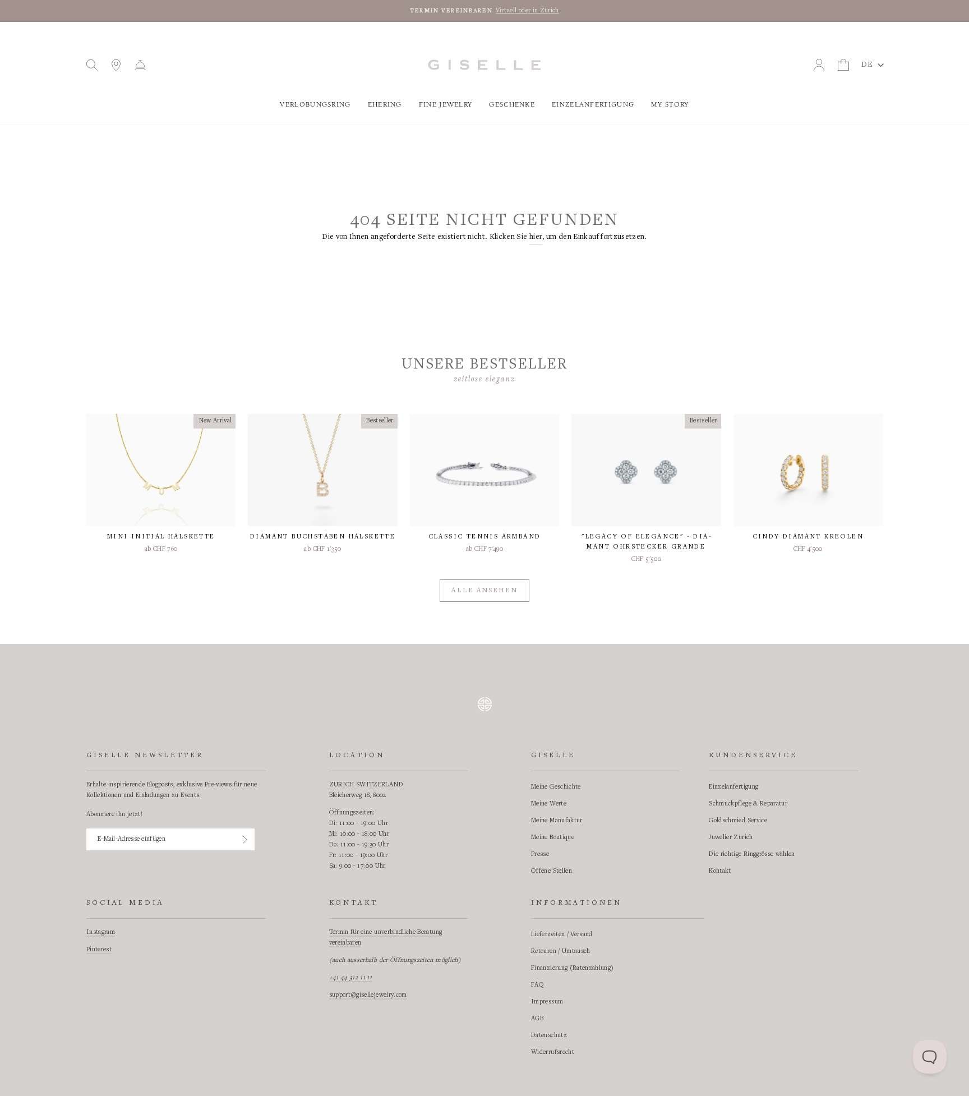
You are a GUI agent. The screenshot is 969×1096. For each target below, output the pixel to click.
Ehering (385, 104)
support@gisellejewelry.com (368, 995)
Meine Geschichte (556, 787)
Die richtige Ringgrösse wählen (752, 854)
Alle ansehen (484, 591)
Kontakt (720, 871)
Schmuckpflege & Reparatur (748, 803)
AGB (537, 1018)
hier (535, 237)
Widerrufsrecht (552, 1052)
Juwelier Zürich (731, 837)
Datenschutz (549, 1035)
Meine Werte (548, 803)
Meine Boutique (552, 837)
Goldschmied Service (738, 820)
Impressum (547, 1001)
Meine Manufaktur (557, 820)
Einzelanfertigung (593, 104)
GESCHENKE (512, 104)
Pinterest (99, 949)
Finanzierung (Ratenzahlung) (572, 968)
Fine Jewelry (446, 104)
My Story (670, 104)
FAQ (537, 985)
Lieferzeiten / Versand (562, 934)
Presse (540, 854)
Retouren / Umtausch (560, 951)
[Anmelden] (245, 840)
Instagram (100, 932)
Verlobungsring (315, 104)
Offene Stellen (551, 871)
